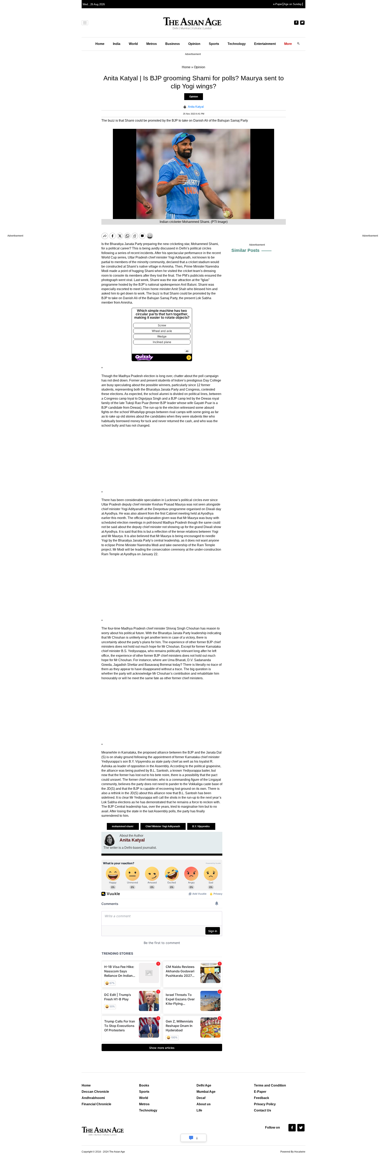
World (133, 43)
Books (144, 1085)
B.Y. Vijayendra (201, 826)
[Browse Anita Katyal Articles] (109, 840)
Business (172, 43)
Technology (237, 43)
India (116, 43)
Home (99, 43)
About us (204, 1104)
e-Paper (277, 4)
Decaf (201, 1098)
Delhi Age (204, 1085)
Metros (151, 43)
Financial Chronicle (96, 1104)
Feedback (261, 1098)
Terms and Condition (270, 1085)
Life (199, 1110)
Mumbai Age (206, 1091)
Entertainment (265, 43)
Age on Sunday (293, 4)
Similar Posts (245, 250)
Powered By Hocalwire (292, 1151)
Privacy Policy (265, 1104)
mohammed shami (123, 826)
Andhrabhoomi (93, 1098)
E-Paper (260, 1091)
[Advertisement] (161, 459)
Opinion (194, 43)
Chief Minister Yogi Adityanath (163, 826)
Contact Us (262, 1110)
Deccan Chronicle (95, 1091)
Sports (214, 43)
